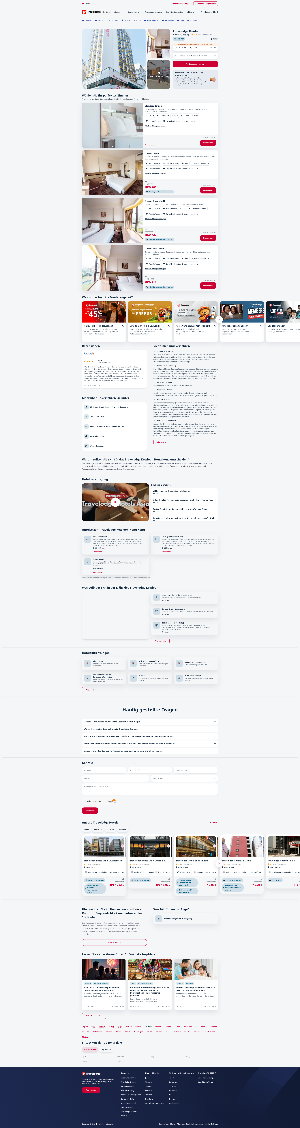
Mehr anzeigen (114, 942)
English (85, 1027)
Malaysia (122, 829)
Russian (204, 1027)
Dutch (177, 1027)
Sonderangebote (127, 1099)
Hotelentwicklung (127, 1086)
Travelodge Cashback (209, 12)
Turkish (159, 1032)
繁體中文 (102, 1027)
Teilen (215, 39)
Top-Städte (106, 1049)
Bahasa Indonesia (133, 1027)
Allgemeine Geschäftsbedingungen (190, 1124)
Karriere (124, 1116)
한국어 (120, 1027)
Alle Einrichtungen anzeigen (155, 126)
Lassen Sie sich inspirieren (131, 1095)
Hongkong (86, 1061)
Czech (186, 1032)
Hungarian (197, 1032)
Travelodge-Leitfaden (153, 12)
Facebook (173, 1090)
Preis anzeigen (150, 145)
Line (170, 1095)
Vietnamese (98, 1032)
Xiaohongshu (174, 1103)
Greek (167, 1032)
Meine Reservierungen (181, 3)
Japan (86, 829)
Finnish (109, 1032)
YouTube (172, 1086)
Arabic (118, 1032)
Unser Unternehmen (128, 1078)
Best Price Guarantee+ (175, 12)
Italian (214, 1027)
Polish (149, 1032)
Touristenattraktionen (101, 983)
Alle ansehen (162, 442)
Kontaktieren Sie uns (206, 1082)
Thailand (85, 1037)
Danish (127, 1032)
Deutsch (148, 1027)
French (158, 1027)
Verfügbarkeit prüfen (195, 64)
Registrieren (91, 1090)
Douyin (172, 1099)
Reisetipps (189, 983)
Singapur (110, 829)
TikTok (171, 1078)
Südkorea (98, 829)
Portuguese (210, 1032)
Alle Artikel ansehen (94, 1016)
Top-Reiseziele (90, 1049)
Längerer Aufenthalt (129, 1103)
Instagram (173, 1082)
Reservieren (208, 143)
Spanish (168, 1027)
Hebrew (177, 1032)
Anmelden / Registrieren (205, 3)
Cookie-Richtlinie (211, 1124)
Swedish (85, 1032)
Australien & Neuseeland (154, 1103)
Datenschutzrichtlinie (167, 1124)
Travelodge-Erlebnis (128, 1082)
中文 (93, 1027)
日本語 (111, 1027)
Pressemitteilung (127, 1090)
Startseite (107, 12)
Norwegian (138, 1032)
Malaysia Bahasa (190, 1027)
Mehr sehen (97, 552)
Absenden (90, 810)
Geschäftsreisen (127, 1107)
